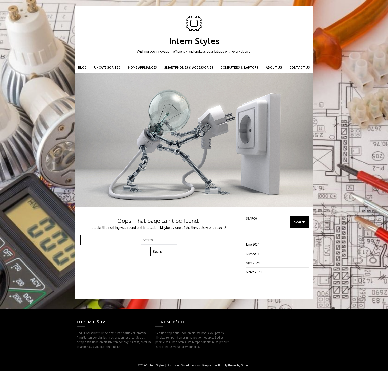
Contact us (299, 67)
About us (274, 67)
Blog (82, 67)
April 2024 (253, 263)
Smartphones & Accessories (188, 67)
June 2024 (252, 244)
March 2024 (254, 272)
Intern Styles (194, 41)
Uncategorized (107, 67)
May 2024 (252, 254)
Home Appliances (142, 67)
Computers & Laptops (239, 67)
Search (251, 218)
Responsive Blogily (214, 365)
